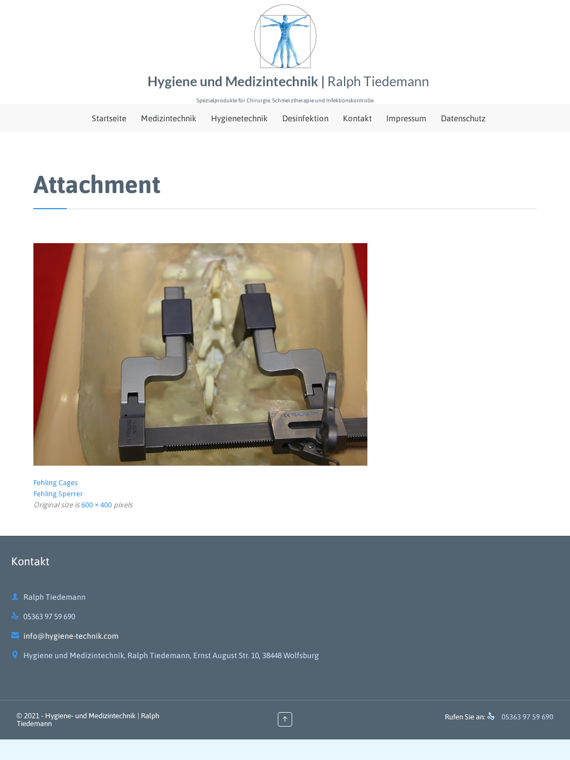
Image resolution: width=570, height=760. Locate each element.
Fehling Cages (55, 482)
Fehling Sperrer (58, 494)
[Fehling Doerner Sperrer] (285, 354)
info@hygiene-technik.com (65, 635)
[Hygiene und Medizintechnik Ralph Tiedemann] (285, 47)
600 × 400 (96, 505)
